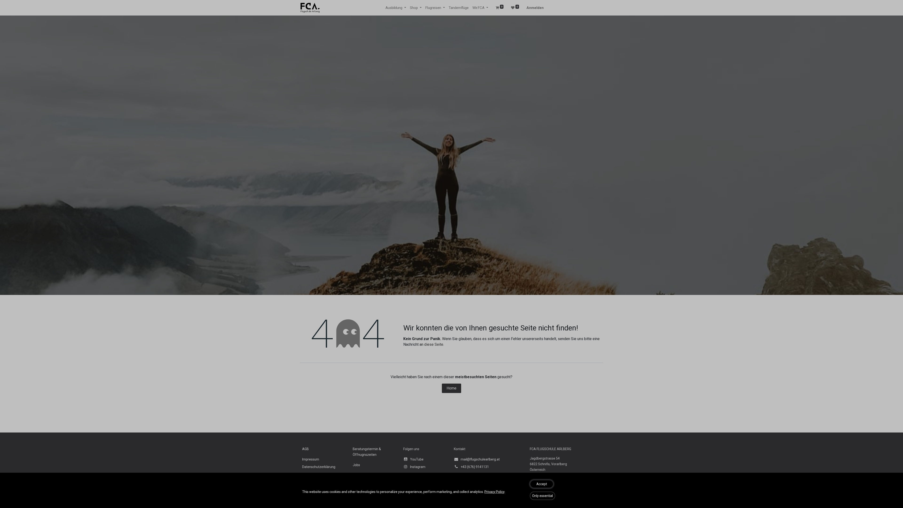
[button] (542, 484)
